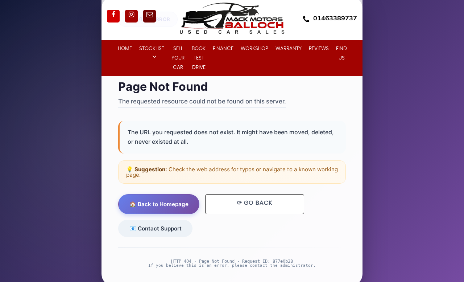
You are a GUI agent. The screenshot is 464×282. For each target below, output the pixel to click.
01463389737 (335, 18)
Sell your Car (178, 58)
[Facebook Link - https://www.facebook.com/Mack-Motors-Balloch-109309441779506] (113, 16)
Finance (223, 48)
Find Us (341, 53)
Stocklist (151, 48)
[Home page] (232, 19)
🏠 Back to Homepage (158, 204)
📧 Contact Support (155, 228)
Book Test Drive (199, 58)
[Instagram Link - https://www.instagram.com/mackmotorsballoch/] (131, 16)
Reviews (319, 48)
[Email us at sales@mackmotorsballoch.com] (149, 16)
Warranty (289, 48)
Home (125, 48)
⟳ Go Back (254, 203)
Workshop (254, 48)
